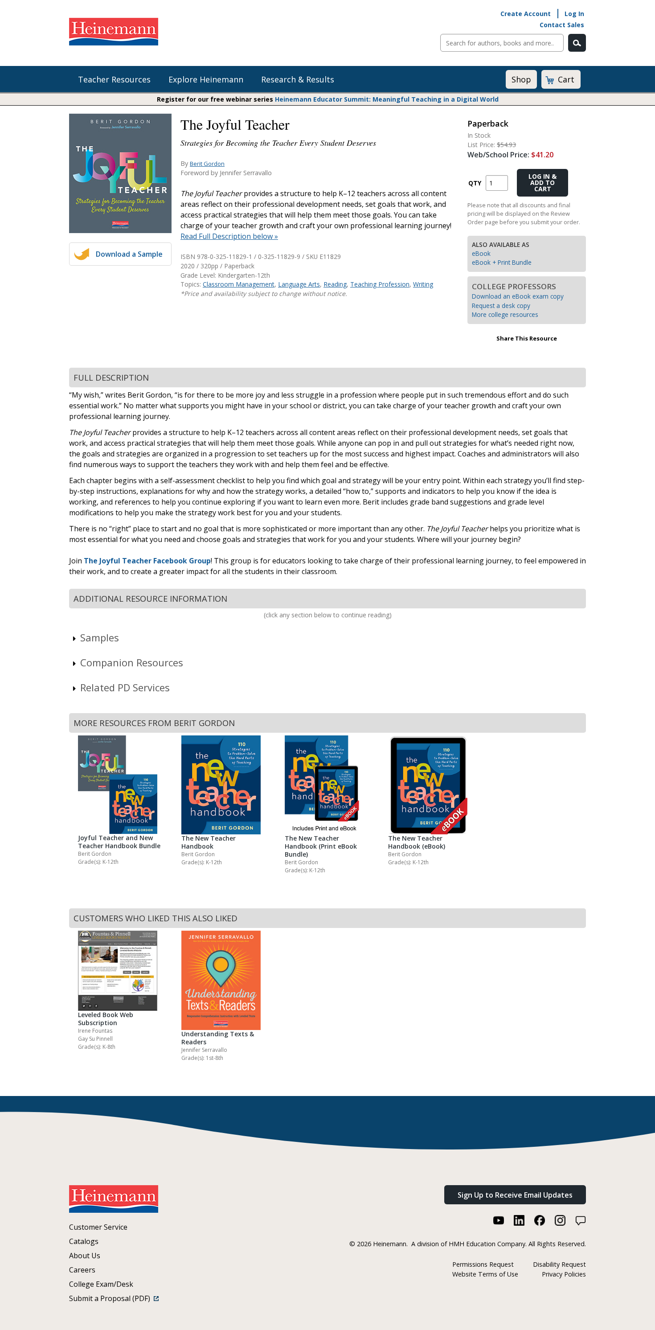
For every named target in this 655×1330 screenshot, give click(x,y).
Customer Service (98, 1227)
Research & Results (297, 79)
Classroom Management (238, 284)
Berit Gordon (207, 164)
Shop (521, 79)
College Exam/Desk (101, 1284)
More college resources (505, 314)
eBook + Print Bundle (502, 262)
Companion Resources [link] (131, 662)
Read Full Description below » (229, 236)
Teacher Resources (114, 79)
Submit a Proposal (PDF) (111, 1298)
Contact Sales (562, 25)
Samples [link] (99, 637)
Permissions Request (483, 1264)
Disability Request (559, 1264)
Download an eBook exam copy (518, 296)
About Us (84, 1255)
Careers (82, 1270)
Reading (335, 284)
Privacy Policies (564, 1274)
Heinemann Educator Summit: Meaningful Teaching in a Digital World (387, 99)
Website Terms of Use (485, 1274)
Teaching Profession (379, 284)
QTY (474, 183)
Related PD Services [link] (125, 687)
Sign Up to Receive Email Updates (515, 1195)
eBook (481, 253)
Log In (574, 13)
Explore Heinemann (205, 79)
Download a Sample (129, 254)
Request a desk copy (501, 305)
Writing (423, 284)
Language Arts (299, 284)
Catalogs (83, 1241)
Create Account (525, 13)
